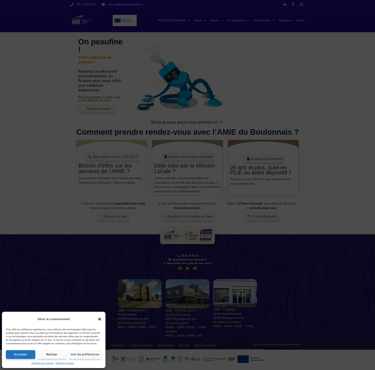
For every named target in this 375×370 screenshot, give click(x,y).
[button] (100, 319)
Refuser (51, 354)
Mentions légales (64, 363)
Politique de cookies (42, 363)
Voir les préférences (85, 354)
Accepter (20, 354)
